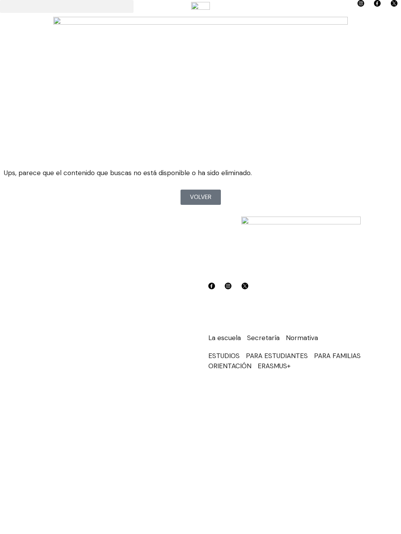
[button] (67, 6)
